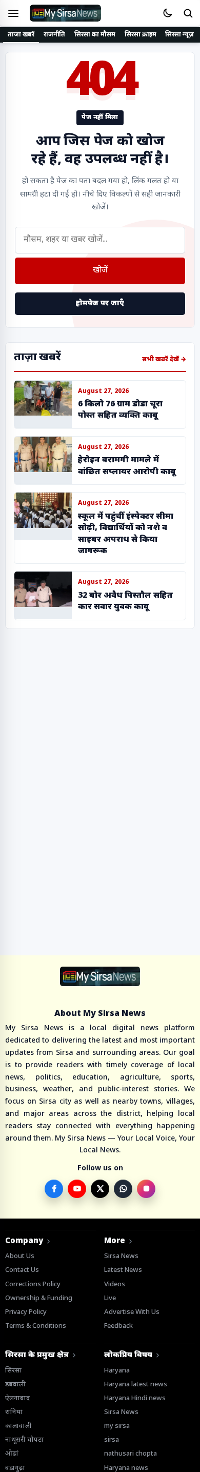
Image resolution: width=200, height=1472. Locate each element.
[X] (100, 1189)
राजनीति (55, 35)
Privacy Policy (26, 1312)
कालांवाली (18, 1426)
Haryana (117, 1370)
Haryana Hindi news (135, 1398)
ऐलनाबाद (17, 1398)
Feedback (118, 1326)
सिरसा (13, 1370)
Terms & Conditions (35, 1326)
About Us (19, 1256)
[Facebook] (54, 1189)
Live (110, 1298)
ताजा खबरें (21, 35)
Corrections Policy (33, 1284)
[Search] (188, 13)
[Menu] (13, 13)
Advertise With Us (131, 1312)
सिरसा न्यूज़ (179, 35)
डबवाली (15, 1384)
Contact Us (22, 1270)
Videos (114, 1284)
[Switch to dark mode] (167, 13)
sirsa (111, 1440)
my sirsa (117, 1426)
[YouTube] (77, 1189)
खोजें (100, 270)
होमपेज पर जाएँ (100, 303)
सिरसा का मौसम (94, 35)
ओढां (11, 1453)
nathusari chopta (130, 1453)
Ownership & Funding (38, 1298)
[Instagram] (146, 1189)
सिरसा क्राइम (140, 35)
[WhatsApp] (123, 1189)
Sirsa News (121, 1256)
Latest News (123, 1270)
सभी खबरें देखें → (164, 360)
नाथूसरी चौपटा (24, 1440)
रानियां (14, 1412)
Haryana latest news (135, 1384)
